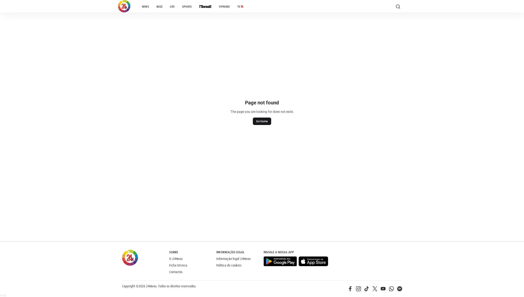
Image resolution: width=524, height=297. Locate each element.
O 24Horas (176, 259)
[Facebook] (350, 288)
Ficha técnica (178, 265)
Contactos (175, 272)
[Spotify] (399, 288)
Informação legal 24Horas (233, 259)
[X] (374, 288)
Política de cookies (228, 265)
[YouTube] (383, 288)
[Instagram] (358, 288)
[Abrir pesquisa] (398, 6)
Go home (262, 121)
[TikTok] (366, 288)
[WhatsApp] (391, 288)
